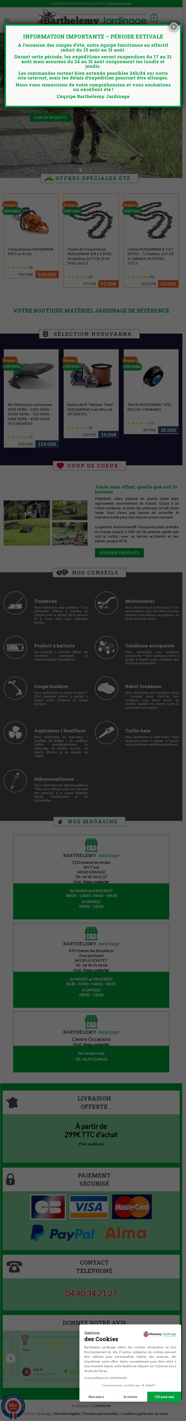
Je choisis (130, 1397)
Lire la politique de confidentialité (105, 1378)
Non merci (96, 1397)
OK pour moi (164, 1397)
